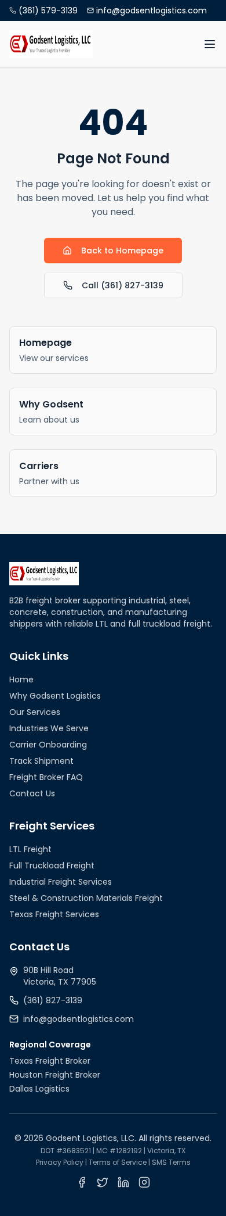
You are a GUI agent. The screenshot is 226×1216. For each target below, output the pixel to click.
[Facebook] (82, 1182)
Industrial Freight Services (60, 882)
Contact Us (32, 793)
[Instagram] (144, 1182)
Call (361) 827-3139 (122, 285)
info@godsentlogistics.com (78, 1019)
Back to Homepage (122, 250)
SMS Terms (171, 1162)
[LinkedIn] (123, 1182)
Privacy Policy (59, 1162)
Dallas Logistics (39, 1089)
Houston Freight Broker (54, 1075)
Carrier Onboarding (48, 744)
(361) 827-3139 (52, 1000)
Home (21, 679)
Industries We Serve (49, 728)
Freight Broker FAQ (46, 777)
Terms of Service (118, 1162)
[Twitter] (102, 1182)
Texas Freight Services (54, 914)
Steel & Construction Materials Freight (86, 898)
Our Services (34, 712)
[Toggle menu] (210, 44)
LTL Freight (30, 849)
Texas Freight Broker (49, 1061)
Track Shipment (41, 761)
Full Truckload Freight (51, 865)
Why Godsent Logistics (55, 696)
